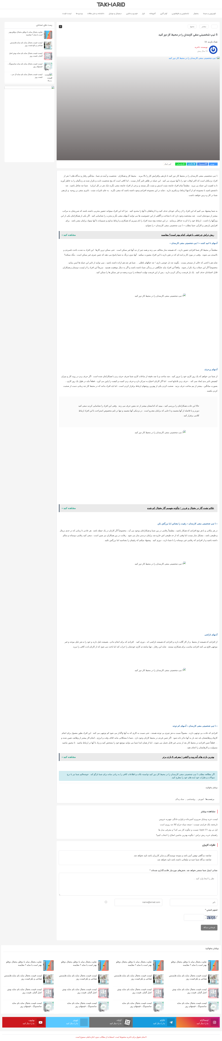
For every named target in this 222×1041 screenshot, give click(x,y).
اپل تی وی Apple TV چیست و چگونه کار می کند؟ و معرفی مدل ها (188, 830)
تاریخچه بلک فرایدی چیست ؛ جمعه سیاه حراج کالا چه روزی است (189, 824)
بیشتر (204, 26)
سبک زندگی (179, 799)
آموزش (201, 799)
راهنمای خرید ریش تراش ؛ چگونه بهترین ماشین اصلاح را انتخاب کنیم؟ (187, 835)
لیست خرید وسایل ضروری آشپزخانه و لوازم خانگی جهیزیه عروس (188, 819)
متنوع (192, 26)
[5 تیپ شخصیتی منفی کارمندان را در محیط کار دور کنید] (138, 108)
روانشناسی (191, 799)
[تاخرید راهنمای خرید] (111, 4)
